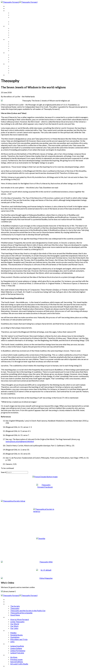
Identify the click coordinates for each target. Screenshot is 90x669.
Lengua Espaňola (17, 55)
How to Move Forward (19, 28)
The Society (15, 13)
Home (8, 6)
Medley (13, 41)
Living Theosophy (17, 30)
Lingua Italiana (16, 57)
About (8, 8)
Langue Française (17, 62)
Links (12, 50)
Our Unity (14, 37)
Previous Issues (16, 68)
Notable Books (16, 44)
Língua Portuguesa (17, 59)
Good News (15, 24)
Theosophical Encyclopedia (21, 22)
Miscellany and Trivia (18, 48)
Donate (9, 75)
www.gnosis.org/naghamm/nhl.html (20, 441)
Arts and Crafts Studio (19, 73)
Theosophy (14, 15)
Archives (9, 64)
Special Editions (16, 70)
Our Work (14, 35)
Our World (14, 33)
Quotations (14, 46)
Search (3, 472)
